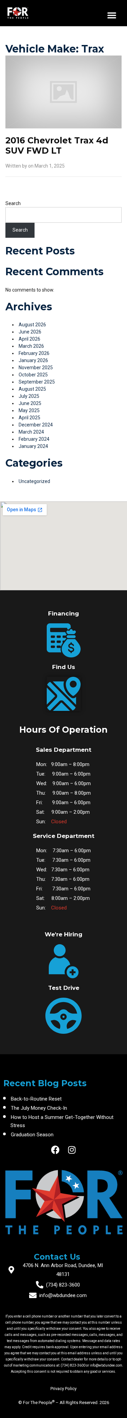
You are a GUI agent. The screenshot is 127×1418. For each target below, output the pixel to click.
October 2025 (33, 374)
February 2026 (34, 353)
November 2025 (36, 367)
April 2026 (29, 339)
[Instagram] (71, 1150)
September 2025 (37, 382)
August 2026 (32, 324)
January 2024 (33, 446)
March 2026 (31, 346)
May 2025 (29, 410)
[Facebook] (55, 1150)
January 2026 (33, 360)
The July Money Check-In (39, 1108)
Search (13, 203)
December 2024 (36, 424)
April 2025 (29, 417)
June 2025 (30, 403)
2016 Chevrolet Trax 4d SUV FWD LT (56, 145)
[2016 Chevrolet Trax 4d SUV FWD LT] (63, 95)
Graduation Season (32, 1135)
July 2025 (29, 396)
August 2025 (32, 389)
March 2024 (31, 432)
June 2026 (30, 331)
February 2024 (34, 439)
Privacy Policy (63, 1388)
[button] (112, 15)
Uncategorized (34, 481)
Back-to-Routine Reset (36, 1099)
